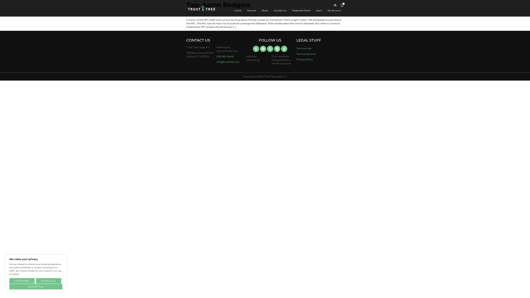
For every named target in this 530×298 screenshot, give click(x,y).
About (265, 10)
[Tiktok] (284, 49)
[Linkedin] (277, 49)
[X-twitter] (256, 49)
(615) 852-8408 (225, 56)
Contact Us (280, 10)
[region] (36, 273)
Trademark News (301, 10)
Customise (21, 280)
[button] (335, 5)
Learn (319, 10)
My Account (334, 10)
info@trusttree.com (228, 62)
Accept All (36, 286)
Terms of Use (303, 48)
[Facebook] (263, 49)
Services (251, 10)
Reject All (48, 280)
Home (237, 10)
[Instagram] (270, 49)
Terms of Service (306, 54)
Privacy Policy (304, 59)
